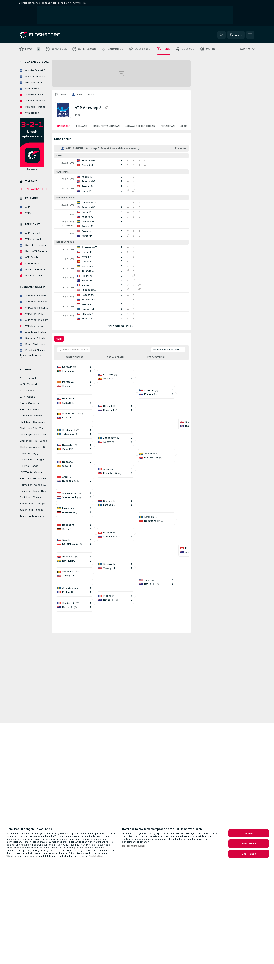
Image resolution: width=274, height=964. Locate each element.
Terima (249, 833)
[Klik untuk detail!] (121, 163)
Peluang (81, 126)
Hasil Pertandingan (106, 126)
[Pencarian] (221, 35)
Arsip (183, 126)
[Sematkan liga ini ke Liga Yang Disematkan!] (106, 107)
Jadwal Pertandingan (140, 126)
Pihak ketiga (95, 856)
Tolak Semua (249, 843)
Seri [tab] (59, 338)
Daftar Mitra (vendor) (134, 845)
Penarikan (168, 126)
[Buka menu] (250, 35)
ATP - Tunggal (86, 94)
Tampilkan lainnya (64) (30, 356)
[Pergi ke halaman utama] (48, 35)
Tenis (63, 94)
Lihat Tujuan (248, 853)
